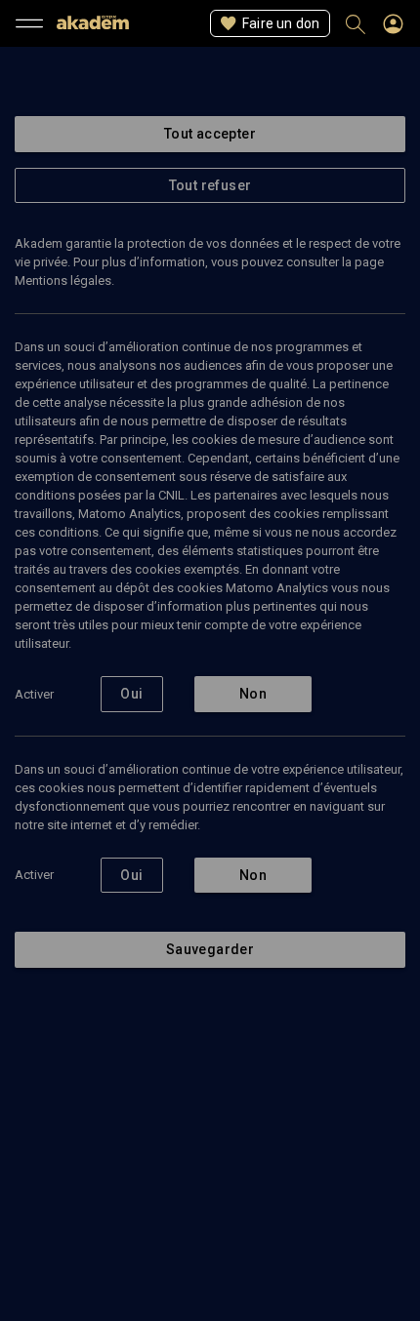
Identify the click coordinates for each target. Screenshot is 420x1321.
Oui (131, 693)
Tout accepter (210, 133)
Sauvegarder (210, 949)
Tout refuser (210, 185)
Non (253, 693)
